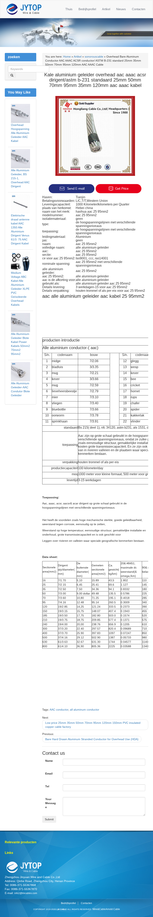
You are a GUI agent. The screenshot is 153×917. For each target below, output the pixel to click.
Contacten (138, 9)
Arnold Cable (113, 909)
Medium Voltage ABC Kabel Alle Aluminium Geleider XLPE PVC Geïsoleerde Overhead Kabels (20, 288)
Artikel (106, 9)
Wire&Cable (99, 909)
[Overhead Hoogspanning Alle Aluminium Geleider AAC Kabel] (20, 113)
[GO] (12, 75)
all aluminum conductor (84, 709)
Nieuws (121, 9)
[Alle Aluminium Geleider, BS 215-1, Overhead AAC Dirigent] (20, 158)
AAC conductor (59, 709)
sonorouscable (94, 56)
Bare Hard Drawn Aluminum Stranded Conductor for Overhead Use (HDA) (91, 739)
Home (67, 56)
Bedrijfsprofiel (87, 9)
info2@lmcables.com (25, 893)
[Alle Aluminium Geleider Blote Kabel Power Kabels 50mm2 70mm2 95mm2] (20, 322)
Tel (47, 786)
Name (49, 760)
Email (49, 773)
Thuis (69, 9)
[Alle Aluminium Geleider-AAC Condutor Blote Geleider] (20, 371)
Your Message (50, 803)
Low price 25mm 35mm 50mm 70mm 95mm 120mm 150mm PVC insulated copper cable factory (92, 724)
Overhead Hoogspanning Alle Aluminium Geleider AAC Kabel (20, 132)
